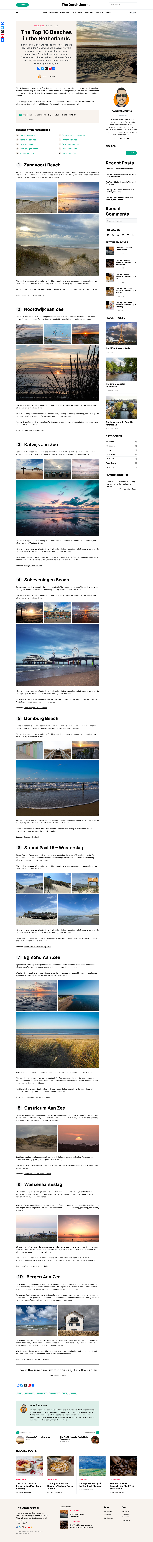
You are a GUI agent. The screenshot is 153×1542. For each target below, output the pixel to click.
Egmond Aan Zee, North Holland (37, 1097)
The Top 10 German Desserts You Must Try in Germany (119, 198)
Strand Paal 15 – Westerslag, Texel (37, 947)
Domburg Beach (26, 153)
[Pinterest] (124, 138)
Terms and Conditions (125, 1516)
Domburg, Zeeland (31, 837)
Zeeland (73, 1393)
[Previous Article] (37, 1437)
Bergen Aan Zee (69, 153)
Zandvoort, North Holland (34, 295)
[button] (17, 12)
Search (111, 146)
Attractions (110, 442)
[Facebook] (114, 138)
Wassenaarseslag (69, 149)
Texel (65, 1393)
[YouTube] (127, 138)
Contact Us (125, 1511)
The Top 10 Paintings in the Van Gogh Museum (90, 1484)
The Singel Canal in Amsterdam (115, 385)
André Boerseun (49, 76)
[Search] (135, 5)
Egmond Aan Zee (69, 140)
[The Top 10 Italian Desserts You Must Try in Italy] (110, 277)
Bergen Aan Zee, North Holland (36, 1359)
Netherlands (29, 1393)
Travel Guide (39, 26)
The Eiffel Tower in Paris (118, 348)
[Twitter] (117, 138)
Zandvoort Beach (27, 135)
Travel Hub (110, 459)
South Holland (54, 1393)
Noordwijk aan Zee (27, 140)
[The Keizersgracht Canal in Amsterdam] (121, 407)
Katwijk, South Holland (33, 566)
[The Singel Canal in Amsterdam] (121, 369)
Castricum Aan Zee (70, 144)
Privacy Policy (126, 1520)
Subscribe (22, 4)
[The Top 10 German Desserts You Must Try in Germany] (110, 305)
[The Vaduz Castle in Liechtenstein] (110, 250)
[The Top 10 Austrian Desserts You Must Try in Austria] (110, 291)
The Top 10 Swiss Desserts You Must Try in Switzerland (121, 175)
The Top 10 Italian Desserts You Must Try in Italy (121, 183)
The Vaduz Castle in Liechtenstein (119, 169)
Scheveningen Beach (28, 149)
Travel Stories (111, 463)
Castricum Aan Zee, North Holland (37, 1174)
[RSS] (133, 235)
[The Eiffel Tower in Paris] (121, 333)
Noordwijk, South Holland (34, 430)
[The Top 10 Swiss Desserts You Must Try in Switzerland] (110, 263)
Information (110, 446)
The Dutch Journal (76, 5)
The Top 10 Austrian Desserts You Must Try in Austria (120, 191)
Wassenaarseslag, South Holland (37, 1266)
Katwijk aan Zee (26, 144)
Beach (19, 1393)
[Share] (2, 40)
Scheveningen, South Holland (35, 708)
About (124, 1507)
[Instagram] (121, 138)
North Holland (41, 1393)
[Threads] (2, 32)
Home (106, 1507)
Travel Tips (110, 467)
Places (108, 450)
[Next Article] (79, 1437)
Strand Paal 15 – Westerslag (74, 135)
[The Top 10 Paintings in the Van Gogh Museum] (92, 1466)
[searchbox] (121, 5)
